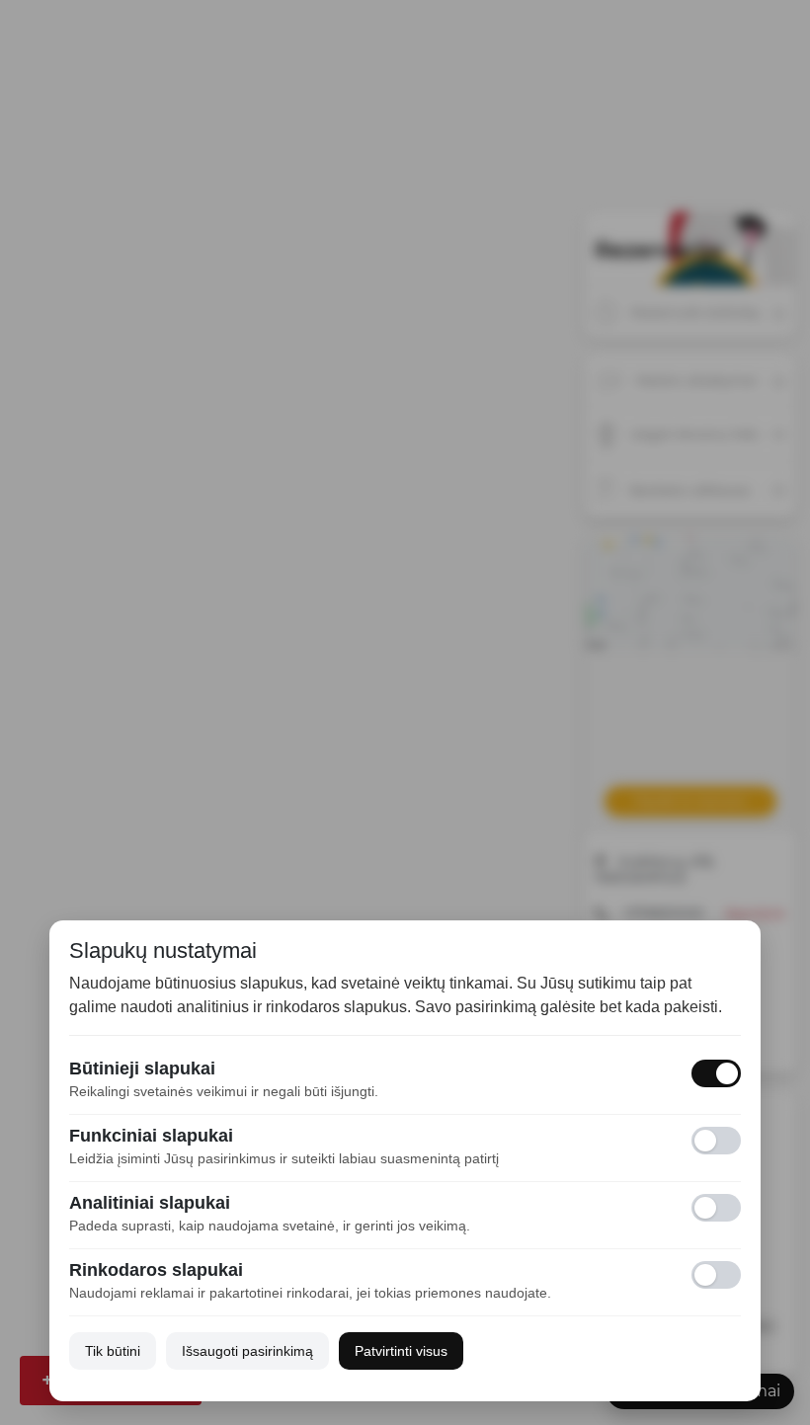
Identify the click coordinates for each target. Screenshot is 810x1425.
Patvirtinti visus (401, 1351)
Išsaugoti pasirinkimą (247, 1351)
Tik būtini (112, 1351)
